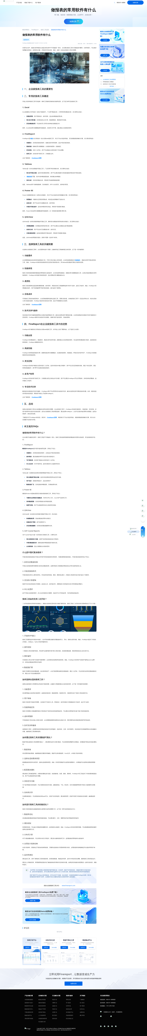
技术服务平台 (69, 1012)
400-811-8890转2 (111, 1002)
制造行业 (54, 999)
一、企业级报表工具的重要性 (108, 79)
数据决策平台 (28, 1015)
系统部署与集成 (29, 1018)
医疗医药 (54, 1015)
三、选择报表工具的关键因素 (108, 84)
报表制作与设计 (29, 1002)
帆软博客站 (25, 30)
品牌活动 (82, 1012)
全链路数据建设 (29, 999)
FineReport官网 (36, 158)
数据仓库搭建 (42, 999)
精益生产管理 (42, 1009)
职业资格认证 (69, 1018)
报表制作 (77, 260)
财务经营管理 (42, 1006)
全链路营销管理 (42, 1018)
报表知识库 (69, 1009)
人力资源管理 (42, 1015)
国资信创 (54, 1018)
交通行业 (54, 1012)
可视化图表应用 (29, 1012)
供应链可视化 (42, 1012)
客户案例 (82, 1006)
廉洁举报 (82, 1015)
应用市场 (68, 1006)
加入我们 (82, 1002)
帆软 (31, 138)
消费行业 (54, 1002)
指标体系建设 (42, 1002)
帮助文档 (68, 999)
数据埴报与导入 (29, 1009)
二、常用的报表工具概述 (107, 82)
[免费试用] (59, 619)
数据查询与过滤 (29, 1006)
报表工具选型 (45, 30)
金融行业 (54, 1006)
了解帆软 (82, 999)
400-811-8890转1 (111, 999)
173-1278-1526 (110, 1006)
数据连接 (29, 176)
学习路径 (68, 1002)
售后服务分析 (42, 1021)
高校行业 (54, 1009)
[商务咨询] (143, 531)
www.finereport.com (68, 885)
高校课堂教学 (69, 1015)
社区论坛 (82, 1009)
